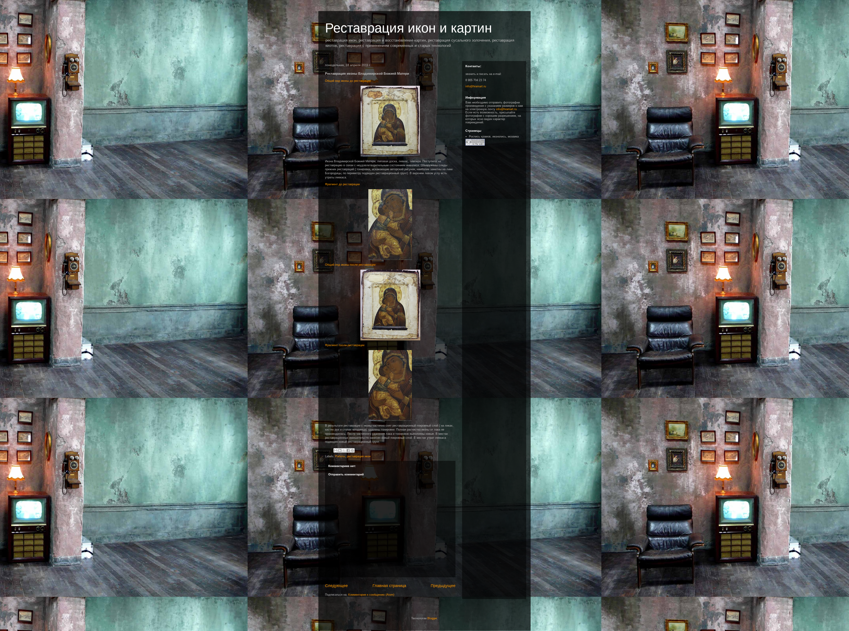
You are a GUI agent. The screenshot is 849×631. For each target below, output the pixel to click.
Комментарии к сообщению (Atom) (371, 594)
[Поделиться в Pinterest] (352, 450)
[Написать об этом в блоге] (340, 450)
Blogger (432, 618)
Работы (340, 456)
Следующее (336, 585)
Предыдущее (443, 585)
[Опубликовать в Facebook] (348, 450)
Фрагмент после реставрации (344, 345)
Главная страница (389, 585)
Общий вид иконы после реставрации (350, 264)
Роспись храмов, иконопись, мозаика (494, 136)
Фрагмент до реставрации (342, 184)
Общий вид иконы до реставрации (348, 80)
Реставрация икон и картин (408, 28)
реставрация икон (359, 456)
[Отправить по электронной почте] (335, 450)
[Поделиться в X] (344, 450)
